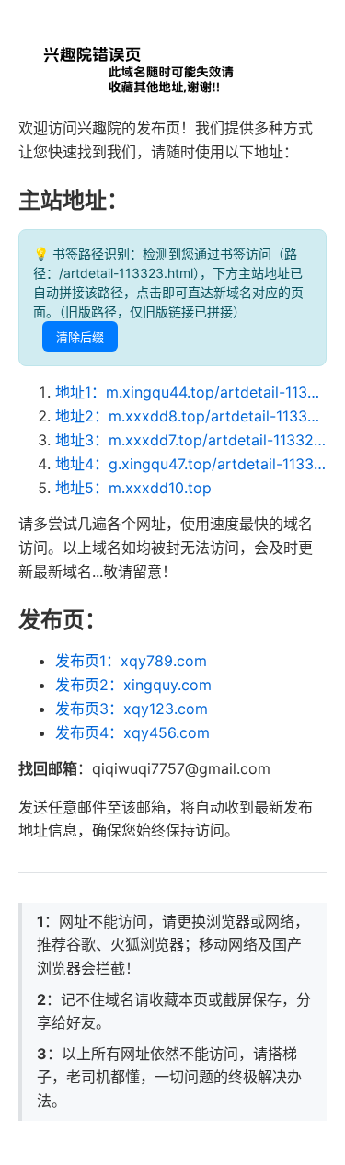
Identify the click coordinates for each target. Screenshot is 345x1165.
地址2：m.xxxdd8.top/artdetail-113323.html (191, 416)
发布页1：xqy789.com (131, 661)
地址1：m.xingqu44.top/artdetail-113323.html (191, 392)
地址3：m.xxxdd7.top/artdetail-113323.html (191, 440)
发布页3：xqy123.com (131, 708)
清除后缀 (80, 337)
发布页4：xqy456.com (132, 732)
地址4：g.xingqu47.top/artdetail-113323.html (191, 464)
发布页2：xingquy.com (133, 684)
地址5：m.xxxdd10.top (133, 488)
